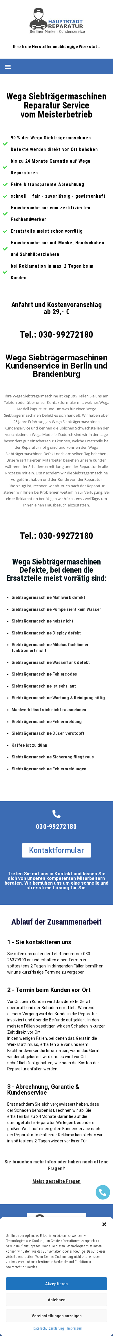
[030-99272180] (56, 814)
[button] (104, 1224)
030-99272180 (56, 827)
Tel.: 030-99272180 (57, 334)
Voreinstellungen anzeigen (57, 1316)
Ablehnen (56, 1299)
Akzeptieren (56, 1283)
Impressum (75, 1328)
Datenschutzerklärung (48, 1328)
